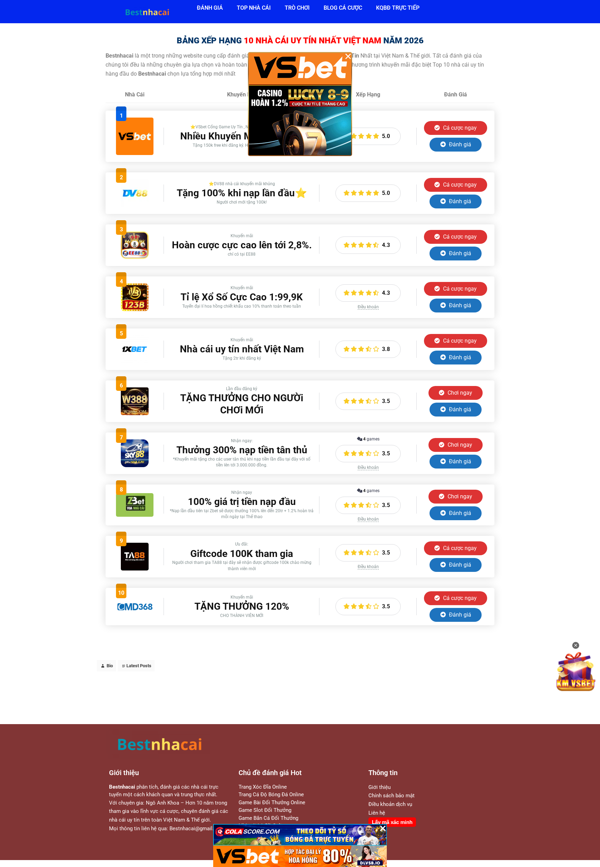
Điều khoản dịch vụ (390, 804)
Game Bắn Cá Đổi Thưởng (268, 818)
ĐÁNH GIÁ (210, 8)
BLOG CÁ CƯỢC (343, 8)
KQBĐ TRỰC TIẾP (397, 8)
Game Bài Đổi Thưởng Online (272, 802)
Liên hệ (376, 813)
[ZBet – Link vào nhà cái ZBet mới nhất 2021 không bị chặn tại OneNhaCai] (134, 515)
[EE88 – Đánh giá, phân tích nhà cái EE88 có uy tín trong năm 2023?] (135, 257)
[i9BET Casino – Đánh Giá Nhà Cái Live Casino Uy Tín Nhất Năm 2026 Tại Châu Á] (134, 153)
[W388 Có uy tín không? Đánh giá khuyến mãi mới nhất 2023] (135, 413)
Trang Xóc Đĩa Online (263, 787)
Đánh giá (459, 144)
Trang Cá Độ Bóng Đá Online (271, 794)
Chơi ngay (459, 392)
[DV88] (135, 205)
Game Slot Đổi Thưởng (265, 810)
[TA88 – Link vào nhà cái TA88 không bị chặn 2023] (135, 568)
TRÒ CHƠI (297, 8)
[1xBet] (135, 361)
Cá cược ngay (459, 128)
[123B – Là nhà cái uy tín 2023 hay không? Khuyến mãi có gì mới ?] (135, 309)
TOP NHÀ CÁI (254, 8)
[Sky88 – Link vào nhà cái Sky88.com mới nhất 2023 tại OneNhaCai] (135, 465)
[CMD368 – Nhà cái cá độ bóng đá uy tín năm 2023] (134, 610)
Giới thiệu (379, 787)
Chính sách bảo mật (391, 795)
